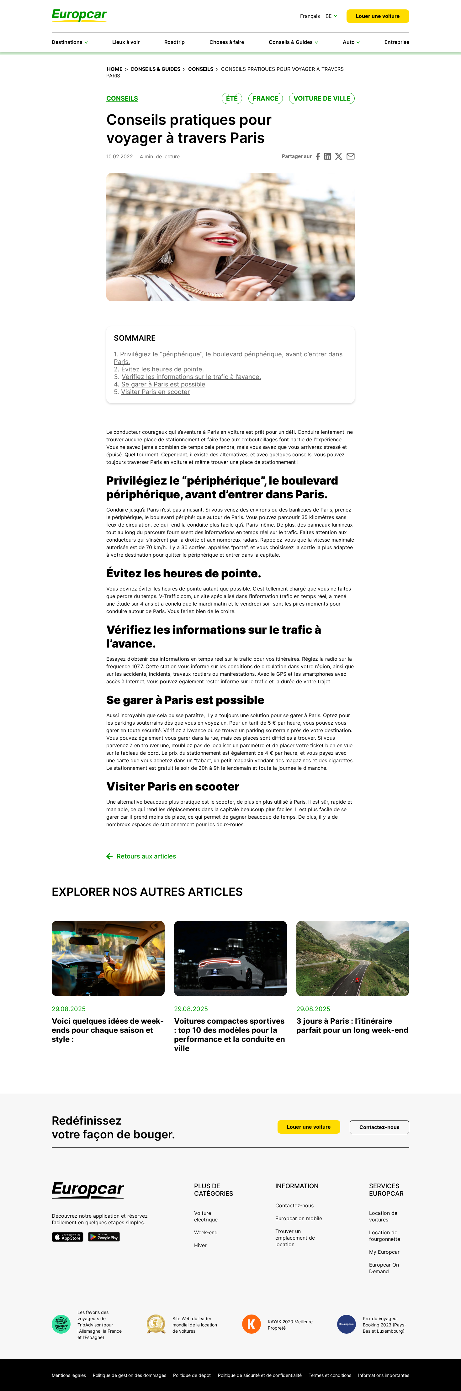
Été (232, 98)
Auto (349, 42)
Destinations (67, 42)
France (265, 98)
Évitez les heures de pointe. (162, 369)
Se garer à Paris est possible (163, 384)
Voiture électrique (206, 1216)
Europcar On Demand (384, 1268)
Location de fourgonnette (384, 1235)
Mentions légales (69, 1375)
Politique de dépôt (192, 1375)
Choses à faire (226, 42)
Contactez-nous (379, 1127)
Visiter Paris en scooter (155, 392)
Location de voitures (383, 1216)
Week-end (206, 1232)
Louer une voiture (378, 16)
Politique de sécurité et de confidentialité (260, 1375)
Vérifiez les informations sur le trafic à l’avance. (191, 377)
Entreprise (396, 42)
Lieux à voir (126, 42)
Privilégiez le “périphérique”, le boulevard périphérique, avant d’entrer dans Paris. (228, 357)
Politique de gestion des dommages (129, 1375)
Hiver (200, 1245)
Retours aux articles (146, 856)
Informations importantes (383, 1375)
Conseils (200, 69)
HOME (115, 69)
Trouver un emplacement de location (295, 1237)
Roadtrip (174, 42)
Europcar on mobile (298, 1218)
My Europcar (384, 1252)
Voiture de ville (322, 98)
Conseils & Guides (291, 42)
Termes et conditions (330, 1375)
